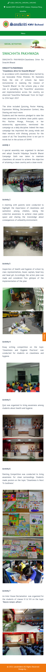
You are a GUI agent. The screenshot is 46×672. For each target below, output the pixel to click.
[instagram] (23, 16)
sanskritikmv (18, 667)
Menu (23, 33)
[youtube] (28, 16)
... (27, 669)
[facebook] (17, 16)
